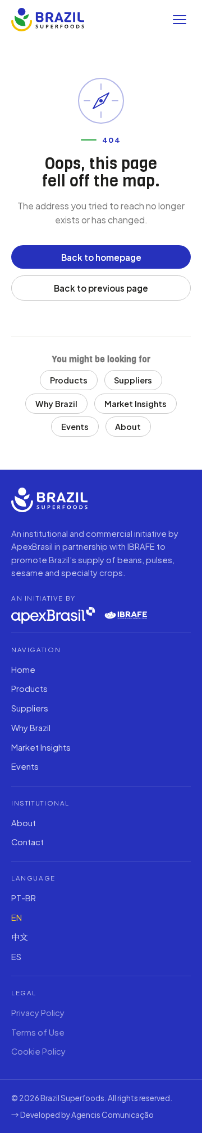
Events (75, 427)
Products (69, 380)
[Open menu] (179, 20)
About (128, 427)
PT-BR (23, 898)
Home (23, 669)
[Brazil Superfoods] (47, 19)
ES (16, 957)
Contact (27, 842)
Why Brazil (56, 404)
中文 (19, 937)
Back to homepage (101, 257)
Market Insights (135, 404)
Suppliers (133, 380)
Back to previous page (101, 288)
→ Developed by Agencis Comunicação (82, 1115)
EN (16, 917)
